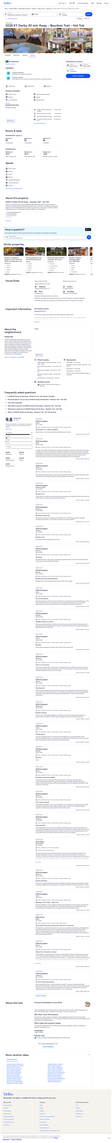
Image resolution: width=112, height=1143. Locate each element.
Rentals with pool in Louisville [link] (55, 1073)
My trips (99, 3)
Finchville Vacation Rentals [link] (55, 1077)
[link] (87, 18)
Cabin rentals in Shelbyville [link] (55, 1067)
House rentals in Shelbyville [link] (14, 1072)
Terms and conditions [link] (45, 1119)
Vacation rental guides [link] (9, 1116)
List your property (83, 3)
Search (89, 14)
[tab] (12, 1059)
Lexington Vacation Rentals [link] (14, 1080)
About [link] (41, 1105)
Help (92, 3)
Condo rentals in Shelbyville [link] (55, 1069)
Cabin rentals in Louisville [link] (13, 1067)
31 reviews (16, 420)
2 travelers (73, 71)
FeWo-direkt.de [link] (79, 1111)
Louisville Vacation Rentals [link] (55, 1080)
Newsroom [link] (42, 1113)
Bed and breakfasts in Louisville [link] (15, 1066)
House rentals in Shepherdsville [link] (56, 1072)
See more (8, 220)
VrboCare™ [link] (6, 1108)
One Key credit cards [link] (8, 1119)
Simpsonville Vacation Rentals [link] (15, 1081)
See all (7, 103)
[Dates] (44, 14)
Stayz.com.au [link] (79, 1116)
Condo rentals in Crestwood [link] (14, 1069)
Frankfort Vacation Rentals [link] (14, 1078)
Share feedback (48, 1046)
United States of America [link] (24, 8)
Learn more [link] (9, 429)
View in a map (10, 122)
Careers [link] (41, 1108)
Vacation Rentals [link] (13, 8)
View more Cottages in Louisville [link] (13, 357)
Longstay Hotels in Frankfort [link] (55, 1064)
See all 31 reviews (10, 64)
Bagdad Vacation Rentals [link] (54, 1075)
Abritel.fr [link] (78, 1108)
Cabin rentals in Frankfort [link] (54, 1066)
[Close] (109, 1138)
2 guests (64, 15)
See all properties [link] (12, 18)
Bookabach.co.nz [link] (80, 1113)
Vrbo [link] (77, 1105)
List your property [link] (8, 1105)
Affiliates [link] (42, 1111)
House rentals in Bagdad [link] (13, 1070)
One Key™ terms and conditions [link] (47, 1116)
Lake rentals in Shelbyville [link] (13, 1073)
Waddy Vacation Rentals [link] (54, 1081)
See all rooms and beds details (14, 188)
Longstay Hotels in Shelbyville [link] (15, 1064)
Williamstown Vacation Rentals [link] (15, 1083)
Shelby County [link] (41, 8)
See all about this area (40, 123)
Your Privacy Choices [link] (44, 1127)
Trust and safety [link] (7, 1111)
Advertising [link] (6, 1125)
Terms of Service (17, 1139)
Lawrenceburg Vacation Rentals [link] (56, 1078)
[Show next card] (92, 261)
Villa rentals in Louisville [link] (13, 1075)
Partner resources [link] (8, 1113)
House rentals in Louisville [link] (54, 1070)
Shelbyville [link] (49, 8)
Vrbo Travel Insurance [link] (9, 1122)
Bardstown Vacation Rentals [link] (14, 1077)
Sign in (106, 3)
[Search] (89, 237)
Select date (73, 66)
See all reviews (41, 995)
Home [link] (6, 8)
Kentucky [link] (34, 8)
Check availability (78, 76)
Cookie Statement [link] (44, 1125)
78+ (89, 50)
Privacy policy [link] (43, 1122)
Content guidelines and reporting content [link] (49, 1130)
